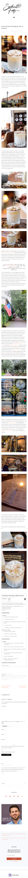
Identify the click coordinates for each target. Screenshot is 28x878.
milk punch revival (17, 349)
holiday (6, 676)
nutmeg (2, 677)
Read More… (6, 839)
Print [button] (25, 599)
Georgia (2, 676)
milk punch (15, 676)
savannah (12, 677)
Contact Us (16, 870)
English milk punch (14, 345)
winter (8, 679)
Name (3, 729)
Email (2, 734)
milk (12, 676)
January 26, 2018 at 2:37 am (6, 765)
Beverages (8, 673)
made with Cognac (12, 422)
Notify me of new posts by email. (8, 752)
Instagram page (10, 265)
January (9, 676)
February (24, 675)
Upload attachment (13, 722)
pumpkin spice (7, 677)
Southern (18, 677)
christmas (16, 675)
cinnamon (20, 675)
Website (3, 739)
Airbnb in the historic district (7, 252)
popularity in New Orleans (7, 430)
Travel (11, 673)
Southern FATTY (14, 9)
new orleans (20, 676)
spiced (21, 677)
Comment (3, 706)
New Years (24, 676)
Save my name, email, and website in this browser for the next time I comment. (12, 747)
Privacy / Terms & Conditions (6, 870)
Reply (2, 773)
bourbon (8, 675)
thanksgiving (3, 679)
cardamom (12, 675)
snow (15, 677)
